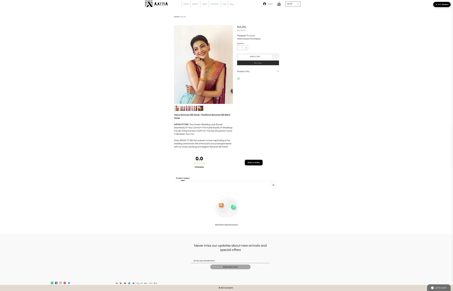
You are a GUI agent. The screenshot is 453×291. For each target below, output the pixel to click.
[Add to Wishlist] (276, 56)
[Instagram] (60, 283)
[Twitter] (69, 283)
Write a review (254, 162)
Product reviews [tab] (183, 178)
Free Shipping (255, 39)
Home (176, 17)
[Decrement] (238, 48)
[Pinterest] (65, 283)
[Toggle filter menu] (273, 185)
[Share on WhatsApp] (238, 78)
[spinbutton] (242, 48)
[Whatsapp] (52, 283)
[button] (279, 4)
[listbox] (293, 4)
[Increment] (246, 48)
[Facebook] (56, 283)
